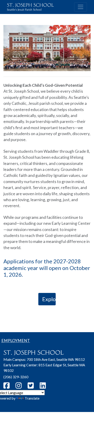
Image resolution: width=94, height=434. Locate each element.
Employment (15, 340)
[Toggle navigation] (80, 6)
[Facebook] (7, 385)
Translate (32, 398)
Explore (49, 299)
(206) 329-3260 (15, 377)
